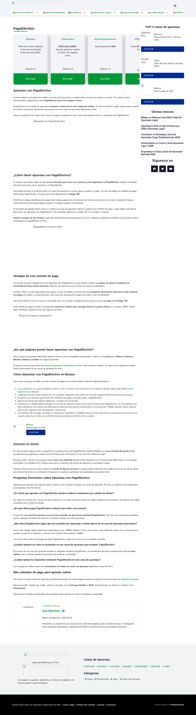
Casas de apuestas (24, 13)
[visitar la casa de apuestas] (30, 39)
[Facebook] (154, 168)
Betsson (158, 34)
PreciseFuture (177, 704)
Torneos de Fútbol (102, 13)
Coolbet (115, 666)
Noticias (179, 13)
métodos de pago (129, 579)
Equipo (101, 704)
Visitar (30, 79)
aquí (23, 185)
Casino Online (157, 13)
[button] (175, 5)
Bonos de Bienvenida (55, 13)
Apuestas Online (131, 13)
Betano (29, 424)
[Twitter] (162, 168)
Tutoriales (75, 13)
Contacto (111, 704)
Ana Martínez (51, 610)
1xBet (157, 60)
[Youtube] (170, 168)
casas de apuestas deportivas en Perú (63, 365)
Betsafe (156, 666)
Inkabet (128, 666)
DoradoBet (142, 666)
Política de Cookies (86, 704)
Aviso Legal (68, 704)
